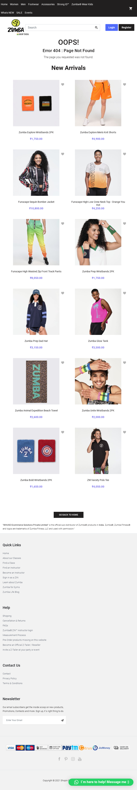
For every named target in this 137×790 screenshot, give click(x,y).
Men (23, 4)
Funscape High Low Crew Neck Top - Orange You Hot (98, 203)
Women (14, 4)
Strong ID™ (63, 4)
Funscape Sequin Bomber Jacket (36, 201)
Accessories (48, 4)
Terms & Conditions (12, 683)
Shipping (7, 616)
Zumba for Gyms (11, 587)
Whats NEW (7, 12)
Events (28, 12)
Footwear (33, 4)
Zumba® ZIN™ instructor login (18, 630)
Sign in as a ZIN (10, 577)
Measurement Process (14, 635)
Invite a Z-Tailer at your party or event (21, 649)
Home (4, 4)
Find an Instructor (11, 567)
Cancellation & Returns (14, 620)
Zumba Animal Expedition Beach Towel (36, 410)
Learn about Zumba (12, 582)
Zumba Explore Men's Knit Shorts (98, 132)
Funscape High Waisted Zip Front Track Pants (36, 271)
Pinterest (66, 759)
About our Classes (12, 558)
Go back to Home (68, 515)
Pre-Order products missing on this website (24, 640)
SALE (19, 12)
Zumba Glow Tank (98, 341)
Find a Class (9, 563)
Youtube (79, 759)
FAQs (5, 625)
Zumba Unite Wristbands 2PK (98, 410)
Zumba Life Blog (11, 592)
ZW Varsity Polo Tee (98, 480)
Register (126, 27)
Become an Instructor (13, 572)
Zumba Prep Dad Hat (36, 341)
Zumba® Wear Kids (82, 4)
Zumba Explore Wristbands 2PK (36, 132)
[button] (131, 9)
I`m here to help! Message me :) (104, 782)
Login (111, 27)
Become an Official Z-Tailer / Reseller (21, 645)
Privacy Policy (10, 678)
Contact (7, 673)
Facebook (59, 759)
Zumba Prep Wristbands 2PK (98, 271)
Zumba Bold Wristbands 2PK (36, 480)
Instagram (73, 759)
